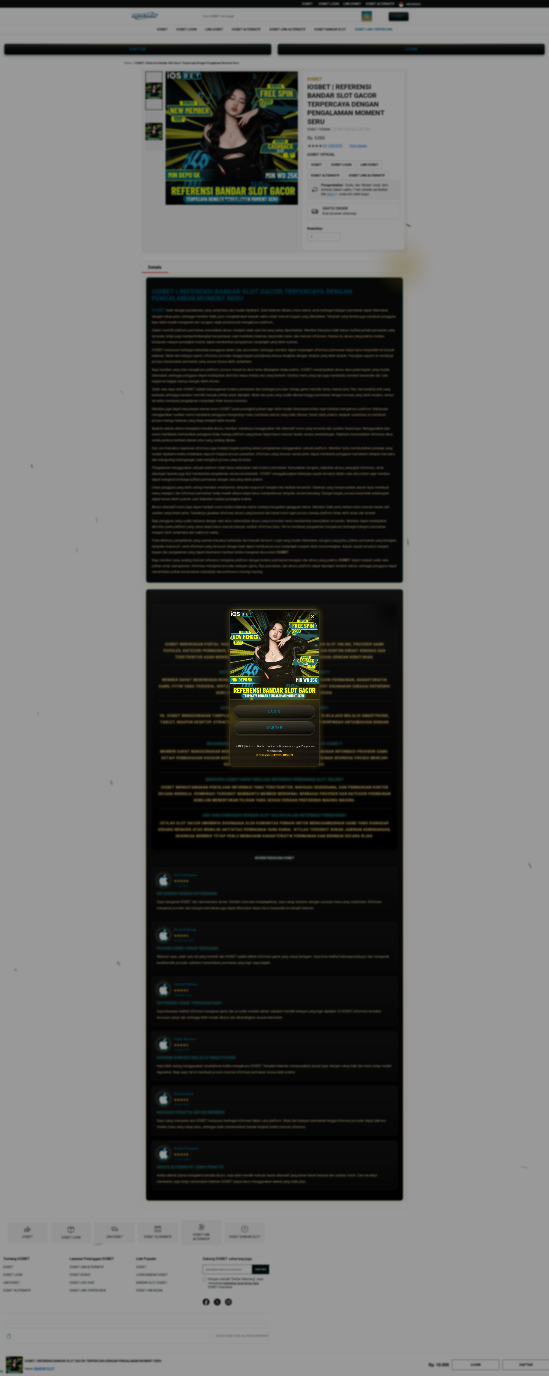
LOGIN (274, 711)
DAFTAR (274, 728)
